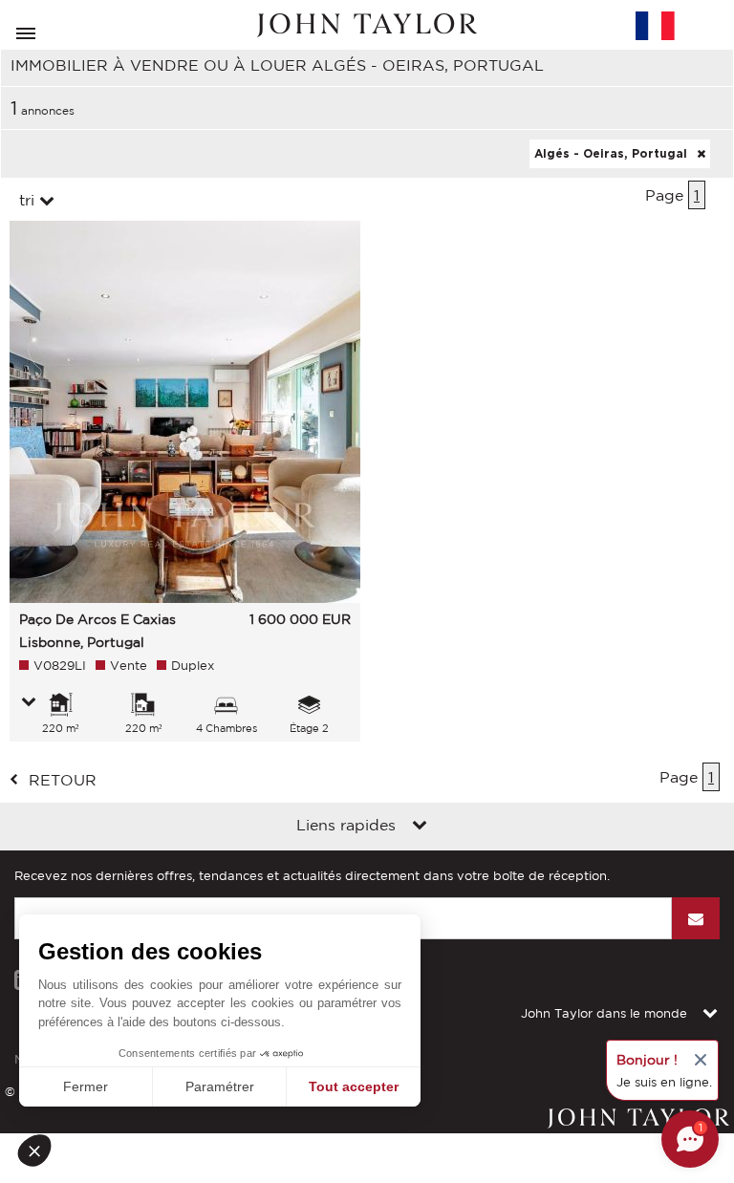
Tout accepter (354, 1086)
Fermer (85, 1086)
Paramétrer (219, 1086)
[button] (40, 1150)
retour (63, 779)
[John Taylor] (366, 25)
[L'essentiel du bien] (29, 703)
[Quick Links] (419, 826)
